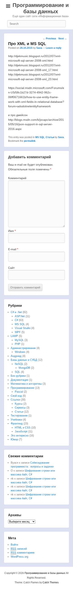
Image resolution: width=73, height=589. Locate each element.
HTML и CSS (22, 427)
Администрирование (23, 348)
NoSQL (19, 363)
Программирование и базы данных (41, 8)
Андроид (16, 356)
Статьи (50, 137)
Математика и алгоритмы (26, 383)
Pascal (19, 391)
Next (62, 38)
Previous (49, 38)
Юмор (14, 439)
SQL (17, 371)
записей (19, 548)
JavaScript (21, 431)
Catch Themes (51, 582)
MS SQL (39, 137)
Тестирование (19, 415)
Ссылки (15, 399)
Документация (19, 379)
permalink (29, 141)
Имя (12, 230)
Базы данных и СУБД (24, 359)
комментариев (22, 552)
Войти (14, 544)
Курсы (19, 403)
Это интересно (20, 435)
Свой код (16, 395)
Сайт (11, 267)
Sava (39, 47)
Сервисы (20, 407)
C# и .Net (16, 312)
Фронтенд (17, 423)
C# (16, 320)
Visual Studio (22, 328)
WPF (18, 332)
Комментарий (17, 178)
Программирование (22, 387)
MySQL (19, 340)
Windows (20, 351)
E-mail (13, 249)
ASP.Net (20, 316)
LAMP (14, 336)
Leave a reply (53, 47)
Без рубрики (18, 375)
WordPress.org (19, 556)
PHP (17, 343)
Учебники (16, 419)
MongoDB (24, 367)
